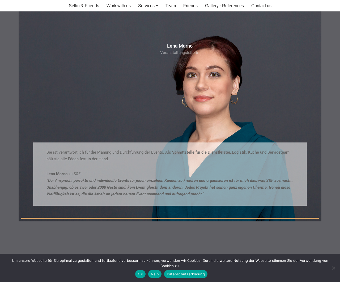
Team (170, 5)
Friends (190, 5)
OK (140, 274)
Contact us (261, 5)
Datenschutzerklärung (186, 274)
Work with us (119, 5)
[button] (157, 6)
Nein (155, 274)
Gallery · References (224, 5)
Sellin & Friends (84, 5)
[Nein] (333, 268)
